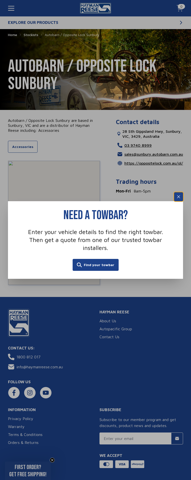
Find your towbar (99, 265)
